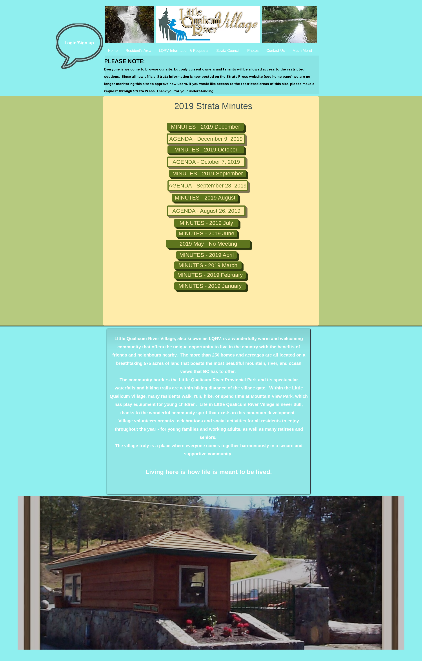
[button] (208, 244)
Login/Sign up (79, 42)
